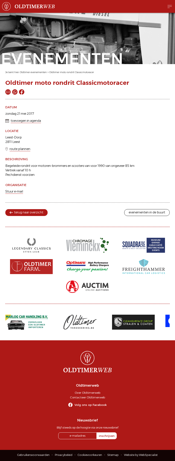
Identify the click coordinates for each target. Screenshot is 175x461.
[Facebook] (21, 92)
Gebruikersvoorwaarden (33, 455)
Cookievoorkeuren (90, 455)
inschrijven (107, 436)
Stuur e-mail (14, 191)
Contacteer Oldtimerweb (87, 397)
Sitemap (113, 455)
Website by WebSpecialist (141, 455)
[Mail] (8, 92)
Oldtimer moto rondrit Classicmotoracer (71, 72)
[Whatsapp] (15, 92)
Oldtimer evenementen (33, 72)
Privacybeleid (63, 455)
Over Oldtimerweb (87, 392)
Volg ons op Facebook (90, 405)
